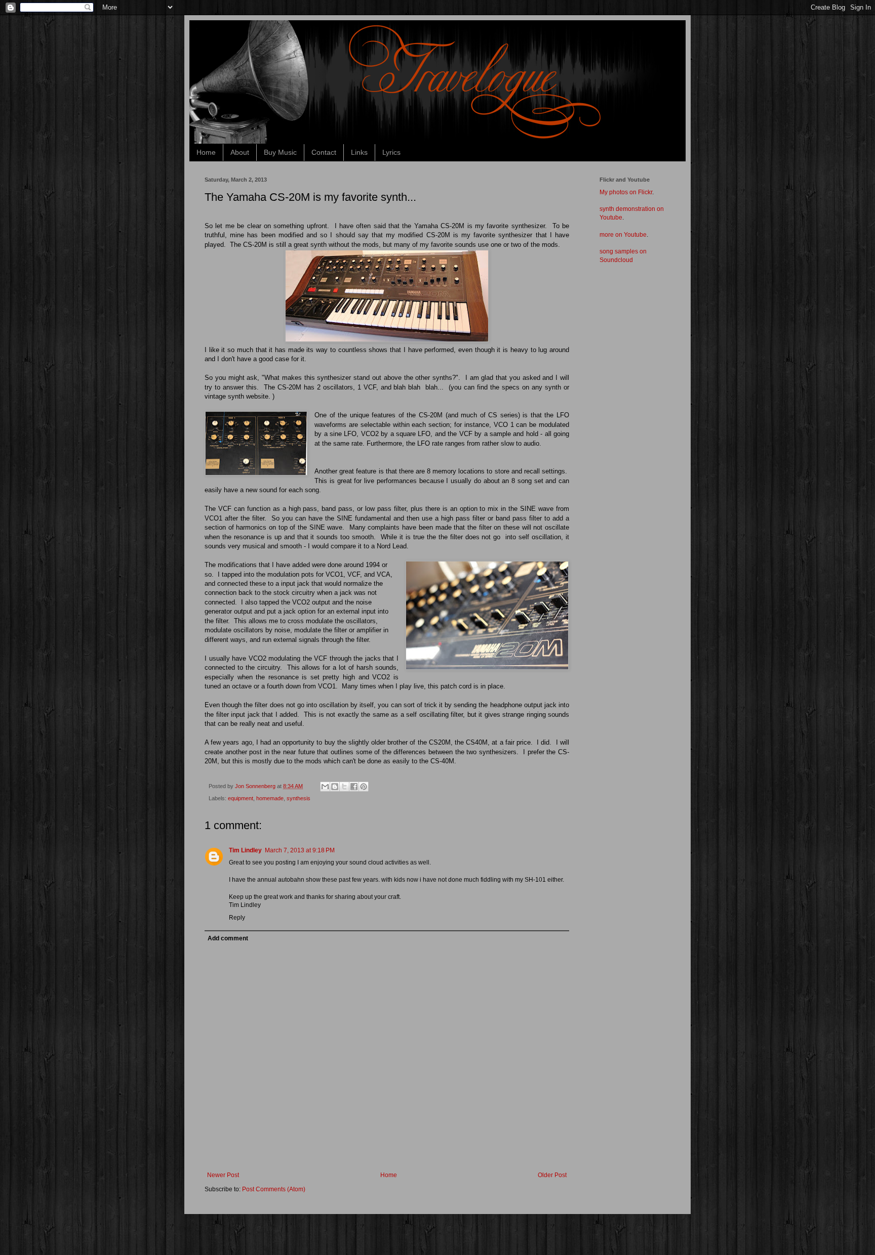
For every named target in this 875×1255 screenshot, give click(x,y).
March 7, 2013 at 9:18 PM (300, 850)
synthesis (298, 798)
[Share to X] (344, 787)
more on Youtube (623, 234)
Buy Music (280, 152)
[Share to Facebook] (354, 787)
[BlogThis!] (335, 787)
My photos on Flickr (626, 192)
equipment (240, 798)
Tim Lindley (245, 850)
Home (206, 152)
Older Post (552, 1175)
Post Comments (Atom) (273, 1189)
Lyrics (391, 152)
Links (359, 152)
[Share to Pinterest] (364, 787)
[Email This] (325, 787)
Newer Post (223, 1175)
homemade (270, 798)
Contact (323, 152)
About (239, 152)
